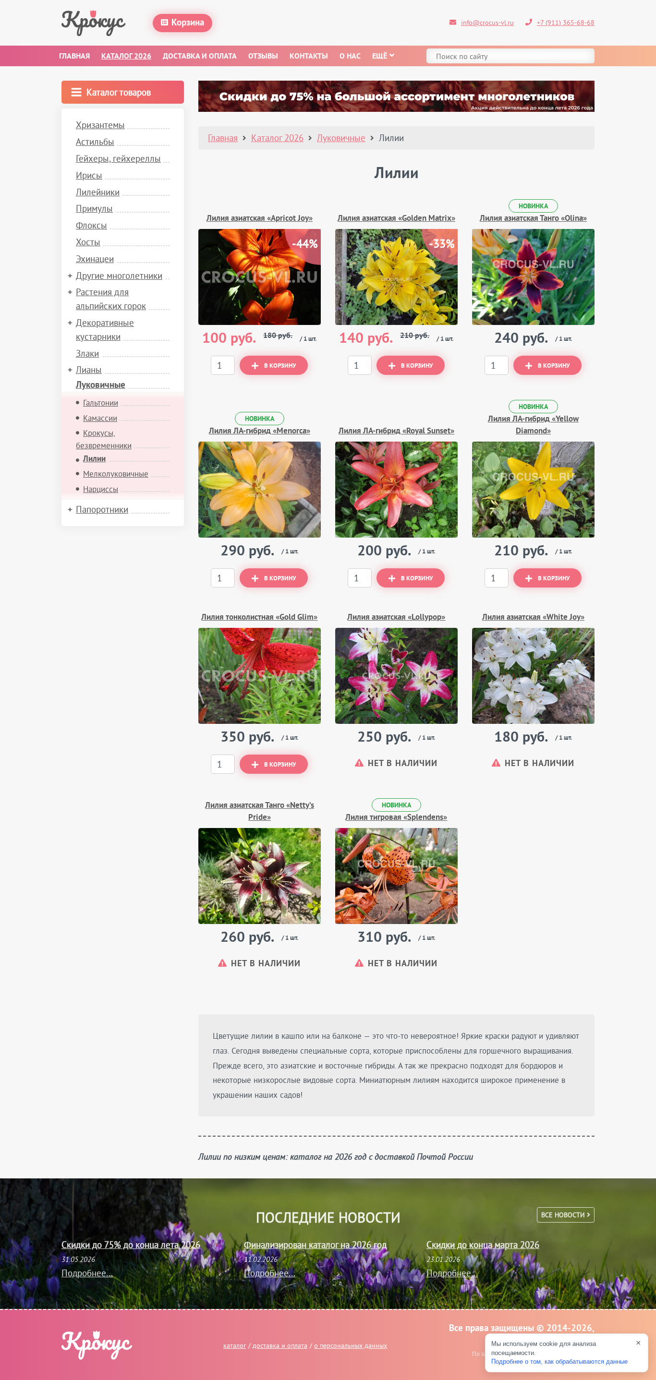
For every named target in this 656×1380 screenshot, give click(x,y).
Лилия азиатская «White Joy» (533, 617)
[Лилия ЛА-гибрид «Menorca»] (259, 490)
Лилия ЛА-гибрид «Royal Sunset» (396, 431)
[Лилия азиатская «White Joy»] (533, 676)
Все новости (564, 1215)
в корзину (280, 366)
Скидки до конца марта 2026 (482, 1244)
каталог (234, 1345)
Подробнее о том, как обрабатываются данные (559, 1361)
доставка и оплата (280, 1345)
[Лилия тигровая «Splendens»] (396, 876)
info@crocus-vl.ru (487, 22)
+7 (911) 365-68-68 (566, 22)
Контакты (309, 56)
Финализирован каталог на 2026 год (315, 1244)
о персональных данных (350, 1345)
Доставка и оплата (200, 56)
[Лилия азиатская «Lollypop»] (396, 676)
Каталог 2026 (126, 56)
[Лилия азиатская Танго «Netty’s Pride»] (259, 876)
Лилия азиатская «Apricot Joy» (260, 219)
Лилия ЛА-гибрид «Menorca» (259, 431)
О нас (350, 56)
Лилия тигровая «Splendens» (396, 818)
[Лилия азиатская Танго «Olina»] (533, 277)
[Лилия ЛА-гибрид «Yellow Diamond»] (533, 490)
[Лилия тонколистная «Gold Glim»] (259, 676)
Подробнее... (87, 1273)
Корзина (187, 23)
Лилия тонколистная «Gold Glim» (259, 617)
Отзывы (263, 56)
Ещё (379, 56)
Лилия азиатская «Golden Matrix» (396, 219)
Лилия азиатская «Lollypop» (396, 617)
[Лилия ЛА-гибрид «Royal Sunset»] (396, 490)
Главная (74, 56)
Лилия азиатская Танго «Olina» (533, 219)
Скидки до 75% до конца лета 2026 (130, 1244)
